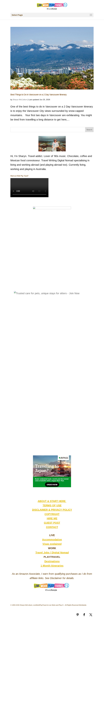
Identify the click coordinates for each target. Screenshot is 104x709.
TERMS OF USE (52, 505)
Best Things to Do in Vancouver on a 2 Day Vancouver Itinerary (38, 94)
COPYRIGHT (52, 514)
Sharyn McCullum (20, 100)
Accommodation (52, 539)
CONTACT (52, 527)
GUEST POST (52, 522)
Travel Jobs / (43, 552)
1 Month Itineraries (52, 565)
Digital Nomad (60, 552)
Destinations (52, 561)
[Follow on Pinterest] (77, 614)
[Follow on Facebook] (84, 614)
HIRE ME (52, 518)
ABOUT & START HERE (52, 501)
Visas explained (52, 543)
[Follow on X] (91, 614)
